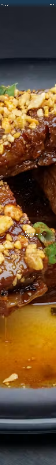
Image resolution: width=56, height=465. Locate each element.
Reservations (51, 4)
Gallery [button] (46, 4)
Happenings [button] (42, 4)
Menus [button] (25, 4)
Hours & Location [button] (30, 4)
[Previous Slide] (2, 235)
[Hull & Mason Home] (5, 4)
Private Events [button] (36, 4)
